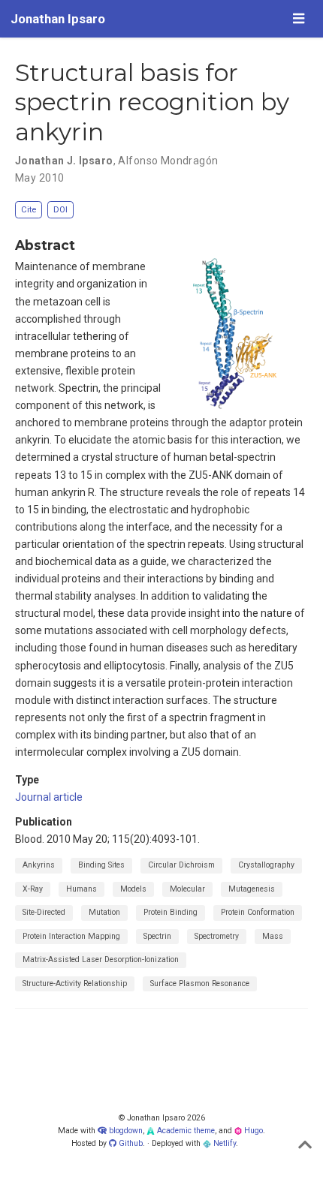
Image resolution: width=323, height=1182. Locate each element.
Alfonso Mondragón (168, 161)
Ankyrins (39, 865)
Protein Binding (170, 912)
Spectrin (157, 936)
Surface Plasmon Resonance (199, 983)
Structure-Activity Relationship (75, 983)
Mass (272, 936)
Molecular (187, 889)
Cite (28, 210)
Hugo (252, 1130)
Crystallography (266, 865)
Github (129, 1143)
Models (133, 889)
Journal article (49, 797)
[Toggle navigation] (298, 18)
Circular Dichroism (181, 865)
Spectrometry (217, 936)
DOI (60, 210)
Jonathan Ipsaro (58, 18)
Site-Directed (44, 912)
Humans (81, 889)
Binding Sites (101, 865)
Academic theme (185, 1130)
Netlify (223, 1143)
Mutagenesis (251, 889)
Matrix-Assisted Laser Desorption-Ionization (101, 959)
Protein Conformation (257, 912)
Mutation (104, 912)
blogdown (126, 1130)
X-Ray (33, 889)
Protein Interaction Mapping (71, 936)
